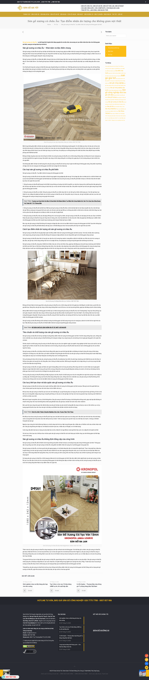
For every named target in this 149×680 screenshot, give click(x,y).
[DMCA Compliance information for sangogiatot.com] (29, 653)
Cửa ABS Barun (117, 68)
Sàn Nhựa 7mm (121, 106)
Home (49, 24)
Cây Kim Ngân (111, 68)
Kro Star (116, 73)
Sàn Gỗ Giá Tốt (27, 614)
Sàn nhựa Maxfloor (110, 109)
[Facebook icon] (145, 2)
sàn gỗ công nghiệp (116, 83)
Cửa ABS (123, 68)
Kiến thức (110, 51)
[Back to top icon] (74, 666)
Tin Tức (56, 24)
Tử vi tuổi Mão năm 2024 (112, 118)
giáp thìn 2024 (112, 73)
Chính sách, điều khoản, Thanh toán (98, 673)
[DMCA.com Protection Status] (29, 647)
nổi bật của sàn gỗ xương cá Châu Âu (113, 75)
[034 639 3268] (146, 659)
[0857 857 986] (146, 655)
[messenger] (146, 667)
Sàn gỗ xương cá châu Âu (30, 42)
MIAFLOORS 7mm (122, 73)
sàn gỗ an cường (113, 80)
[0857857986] (146, 663)
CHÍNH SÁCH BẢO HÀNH (81, 673)
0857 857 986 (56, 2)
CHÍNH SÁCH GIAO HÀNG (66, 673)
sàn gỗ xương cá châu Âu (40, 169)
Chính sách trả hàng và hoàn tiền (50, 673)
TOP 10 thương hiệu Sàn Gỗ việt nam (113, 115)
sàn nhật (116, 106)
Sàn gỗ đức (110, 106)
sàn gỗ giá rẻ (120, 97)
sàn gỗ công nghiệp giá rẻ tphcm (115, 90)
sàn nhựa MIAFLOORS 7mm (112, 111)
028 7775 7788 (46, 2)
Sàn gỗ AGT (107, 80)
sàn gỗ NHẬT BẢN (113, 99)
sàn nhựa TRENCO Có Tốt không (117, 113)
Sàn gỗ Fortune (112, 97)
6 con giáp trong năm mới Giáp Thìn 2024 (113, 66)
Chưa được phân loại (113, 48)
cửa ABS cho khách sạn (110, 70)
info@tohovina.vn (31, 632)
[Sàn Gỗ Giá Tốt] (28, 8)
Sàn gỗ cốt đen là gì (118, 95)
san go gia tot (115, 76)
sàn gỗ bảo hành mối (120, 78)
